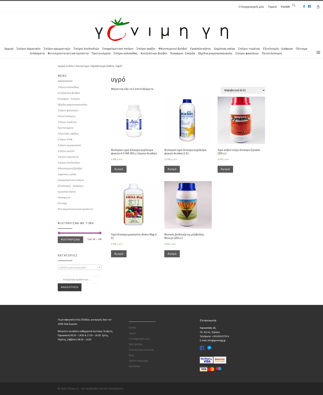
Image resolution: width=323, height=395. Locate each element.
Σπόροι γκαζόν (146, 48)
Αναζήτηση (69, 287)
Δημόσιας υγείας (224, 48)
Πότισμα (301, 48)
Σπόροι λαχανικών (28, 48)
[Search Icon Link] (294, 6)
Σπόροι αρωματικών (57, 48)
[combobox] (79, 267)
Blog (131, 355)
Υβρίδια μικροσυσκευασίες (215, 53)
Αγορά (118, 169)
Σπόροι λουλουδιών (86, 48)
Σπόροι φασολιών (247, 53)
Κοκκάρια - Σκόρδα (182, 53)
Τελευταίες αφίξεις (68, 133)
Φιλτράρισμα (70, 239)
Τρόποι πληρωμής (138, 360)
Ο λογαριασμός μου (251, 6)
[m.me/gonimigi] (304, 6)
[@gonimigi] (309, 6)
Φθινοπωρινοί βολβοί (173, 48)
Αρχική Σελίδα (66, 66)
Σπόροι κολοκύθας (125, 53)
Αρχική (8, 48)
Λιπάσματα (37, 53)
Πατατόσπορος (272, 53)
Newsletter (134, 366)
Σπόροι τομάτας (249, 48)
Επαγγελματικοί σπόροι (117, 48)
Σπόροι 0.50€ (65, 139)
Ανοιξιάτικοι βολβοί (154, 53)
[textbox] (79, 267)
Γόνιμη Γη (73, 388)
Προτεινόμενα (101, 53)
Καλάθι (285, 6)
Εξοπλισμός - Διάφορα (278, 48)
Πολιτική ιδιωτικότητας (141, 349)
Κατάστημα (82, 66)
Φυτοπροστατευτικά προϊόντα (68, 53)
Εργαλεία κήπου (200, 48)
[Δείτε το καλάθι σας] (318, 6)
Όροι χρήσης (136, 344)
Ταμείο (272, 6)
